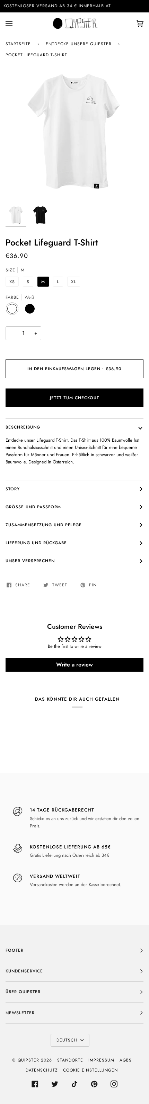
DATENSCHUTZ (42, 1070)
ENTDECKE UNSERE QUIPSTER (79, 44)
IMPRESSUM (101, 1060)
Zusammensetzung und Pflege (44, 525)
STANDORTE (70, 1060)
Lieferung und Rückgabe (36, 543)
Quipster (28, 1060)
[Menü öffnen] (16, 23)
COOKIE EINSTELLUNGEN (90, 1070)
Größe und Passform (33, 507)
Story (13, 489)
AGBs (126, 1060)
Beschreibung (23, 427)
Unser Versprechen (30, 561)
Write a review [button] (74, 665)
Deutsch (67, 1040)
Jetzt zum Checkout (74, 398)
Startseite (18, 44)
